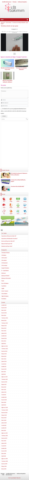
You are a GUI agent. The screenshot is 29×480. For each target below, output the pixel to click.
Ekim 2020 (3, 402)
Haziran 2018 (4, 463)
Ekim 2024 (3, 315)
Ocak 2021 (3, 394)
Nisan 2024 (3, 320)
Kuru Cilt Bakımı (4, 283)
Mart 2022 (3, 358)
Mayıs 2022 (4, 353)
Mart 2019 (3, 440)
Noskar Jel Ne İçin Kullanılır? (7, 224)
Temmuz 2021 (4, 379)
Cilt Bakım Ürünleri (5, 252)
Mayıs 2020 (4, 415)
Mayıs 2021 (3, 384)
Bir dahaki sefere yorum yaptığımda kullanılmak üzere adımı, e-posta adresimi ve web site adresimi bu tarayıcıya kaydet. (13, 111)
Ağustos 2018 (4, 458)
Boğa (11, 201)
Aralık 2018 (3, 448)
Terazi (18, 207)
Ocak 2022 (3, 364)
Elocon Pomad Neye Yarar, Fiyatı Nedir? (21, 224)
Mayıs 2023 (4, 325)
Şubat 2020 (4, 422)
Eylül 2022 (3, 343)
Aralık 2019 (3, 428)
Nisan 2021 (3, 387)
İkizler (18, 201)
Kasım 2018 (3, 451)
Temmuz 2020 (4, 410)
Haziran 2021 (4, 381)
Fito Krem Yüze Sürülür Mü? (17, 186)
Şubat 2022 (3, 361)
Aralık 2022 (3, 335)
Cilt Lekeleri (4, 260)
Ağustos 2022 (4, 346)
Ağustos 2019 (4, 433)
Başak (11, 207)
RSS (3, 474)
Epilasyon (3, 273)
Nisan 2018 (3, 468)
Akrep (25, 207)
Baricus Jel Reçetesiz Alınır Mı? (8, 241)
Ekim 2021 (3, 371)
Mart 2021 (3, 389)
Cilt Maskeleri (4, 262)
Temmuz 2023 (4, 323)
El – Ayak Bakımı (5, 270)
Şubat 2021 (3, 392)
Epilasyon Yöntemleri (6, 278)
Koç (4, 201)
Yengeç (25, 201)
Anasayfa (3, 22)
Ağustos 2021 (4, 376)
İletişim (14, 1)
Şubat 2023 (3, 333)
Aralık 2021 (3, 366)
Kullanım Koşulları (22, 1)
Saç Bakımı (3, 286)
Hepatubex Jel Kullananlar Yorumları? (9, 238)
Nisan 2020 (3, 417)
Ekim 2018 (3, 453)
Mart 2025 (3, 310)
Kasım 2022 (4, 338)
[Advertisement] (14, 15)
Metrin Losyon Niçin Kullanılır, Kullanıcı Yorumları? (7, 82)
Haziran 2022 (4, 351)
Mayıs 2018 (3, 466)
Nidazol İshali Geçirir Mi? (6, 243)
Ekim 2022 (3, 341)
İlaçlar (2, 280)
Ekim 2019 (3, 430)
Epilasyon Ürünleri (5, 275)
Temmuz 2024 (4, 318)
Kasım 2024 (4, 312)
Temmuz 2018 (4, 461)
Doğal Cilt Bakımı (5, 268)
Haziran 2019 (4, 438)
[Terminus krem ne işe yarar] (14, 50)
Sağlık (2, 288)
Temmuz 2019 (4, 435)
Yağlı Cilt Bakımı (4, 296)
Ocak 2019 (3, 445)
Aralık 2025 (3, 305)
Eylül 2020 (3, 405)
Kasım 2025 (4, 307)
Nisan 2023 (3, 328)
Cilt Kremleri (8, 22)
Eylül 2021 (3, 374)
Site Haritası (9, 474)
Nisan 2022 (3, 356)
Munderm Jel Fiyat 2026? (6, 246)
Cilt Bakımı (3, 255)
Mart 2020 (3, 420)
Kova (18, 213)
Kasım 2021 (3, 369)
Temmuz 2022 (4, 348)
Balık (25, 213)
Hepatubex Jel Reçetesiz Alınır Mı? (8, 236)
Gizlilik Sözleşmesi (6, 1)
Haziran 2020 (4, 412)
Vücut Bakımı (4, 293)
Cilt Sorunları (4, 265)
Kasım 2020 (4, 399)
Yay (4, 213)
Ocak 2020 (3, 425)
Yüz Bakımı (3, 298)
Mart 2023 (3, 330)
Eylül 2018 (3, 456)
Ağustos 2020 (4, 407)
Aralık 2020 (3, 397)
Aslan (4, 207)
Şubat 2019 (3, 443)
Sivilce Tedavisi (4, 291)
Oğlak (11, 213)
